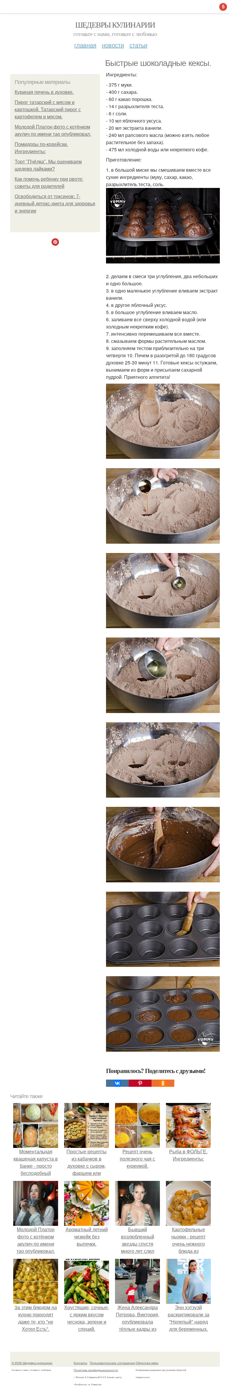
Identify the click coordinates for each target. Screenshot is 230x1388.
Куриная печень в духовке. (44, 92)
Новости (113, 44)
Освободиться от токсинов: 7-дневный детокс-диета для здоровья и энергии (55, 203)
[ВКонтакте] (117, 1083)
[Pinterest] (140, 1083)
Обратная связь (147, 1363)
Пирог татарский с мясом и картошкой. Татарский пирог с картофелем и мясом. (48, 109)
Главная (85, 44)
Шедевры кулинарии (115, 24)
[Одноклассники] (163, 1083)
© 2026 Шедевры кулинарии (32, 1363)
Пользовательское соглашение (112, 1363)
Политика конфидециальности (96, 1370)
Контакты (80, 1363)
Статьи (138, 44)
